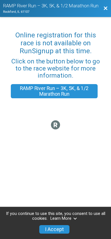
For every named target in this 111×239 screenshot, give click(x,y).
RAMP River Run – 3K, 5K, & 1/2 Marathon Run (54, 91)
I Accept (54, 229)
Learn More (60, 218)
